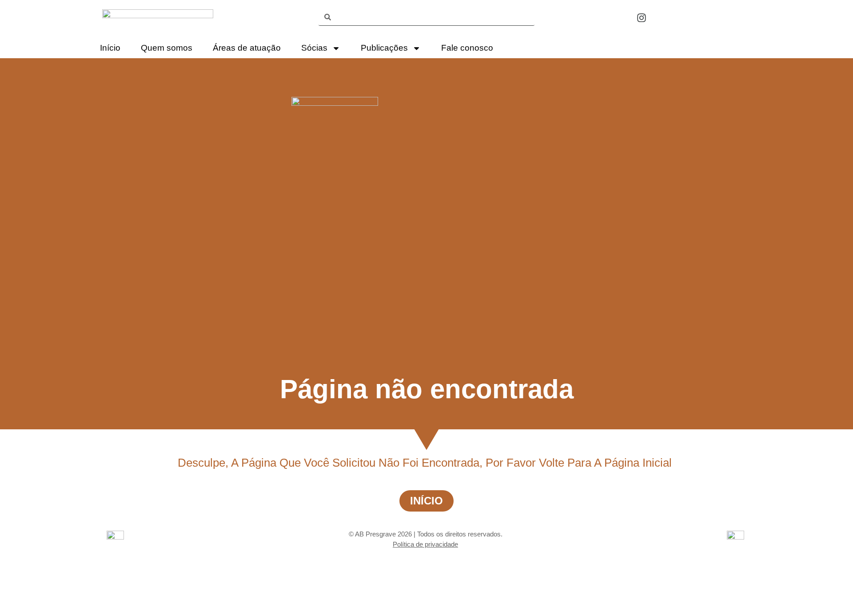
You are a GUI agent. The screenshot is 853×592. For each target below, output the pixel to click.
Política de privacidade (425, 544)
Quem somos (166, 47)
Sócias (314, 47)
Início (110, 47)
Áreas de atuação (247, 47)
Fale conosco (467, 47)
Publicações (384, 47)
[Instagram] (641, 18)
